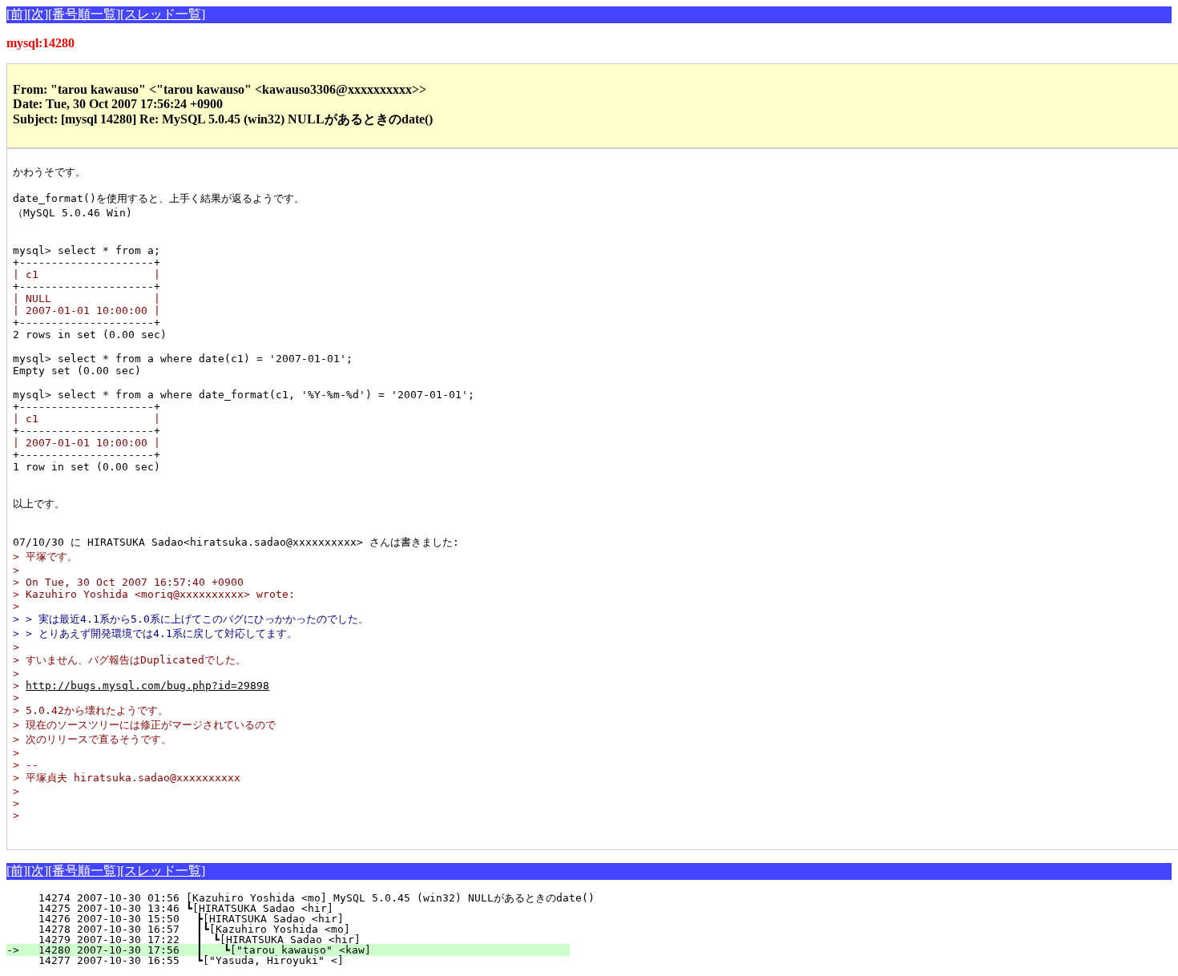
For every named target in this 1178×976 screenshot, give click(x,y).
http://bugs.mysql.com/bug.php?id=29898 (147, 686)
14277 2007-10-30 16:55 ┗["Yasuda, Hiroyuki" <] (303, 960)
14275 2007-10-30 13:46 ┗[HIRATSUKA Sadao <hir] (304, 908)
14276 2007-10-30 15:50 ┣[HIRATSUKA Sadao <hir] (303, 919)
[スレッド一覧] (162, 14)
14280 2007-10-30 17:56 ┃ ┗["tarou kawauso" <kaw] (298, 950)
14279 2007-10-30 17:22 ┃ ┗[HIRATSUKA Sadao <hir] (299, 940)
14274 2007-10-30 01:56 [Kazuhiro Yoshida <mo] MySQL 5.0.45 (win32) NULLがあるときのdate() (310, 898)
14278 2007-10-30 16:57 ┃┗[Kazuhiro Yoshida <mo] (300, 929)
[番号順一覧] (84, 14)
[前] (16, 14)
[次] (37, 14)
